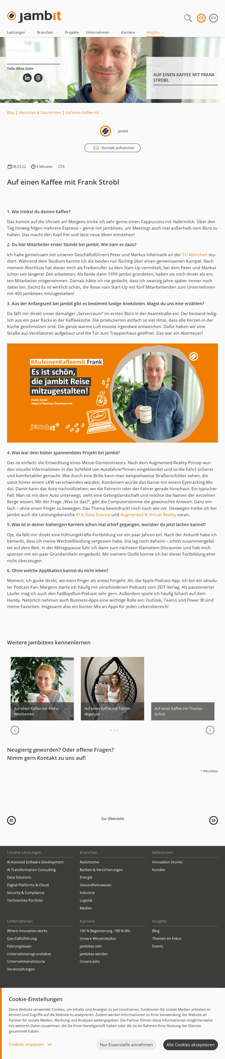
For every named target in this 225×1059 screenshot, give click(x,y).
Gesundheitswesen (95, 885)
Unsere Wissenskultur (98, 938)
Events (157, 946)
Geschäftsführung (22, 938)
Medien (86, 908)
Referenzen (162, 852)
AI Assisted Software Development (35, 862)
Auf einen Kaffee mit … (84, 112)
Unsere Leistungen (24, 852)
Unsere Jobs (90, 961)
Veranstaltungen (21, 969)
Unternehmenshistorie (26, 961)
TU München (194, 255)
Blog (10, 112)
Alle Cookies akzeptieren (191, 1045)
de (201, 17)
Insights (153, 32)
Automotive (89, 862)
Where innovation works (27, 930)
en (213, 17)
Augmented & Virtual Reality (148, 514)
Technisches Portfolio (25, 900)
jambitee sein (91, 946)
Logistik (86, 900)
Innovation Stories (167, 862)
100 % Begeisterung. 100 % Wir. (105, 930)
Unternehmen (97, 32)
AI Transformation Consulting (31, 869)
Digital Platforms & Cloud (28, 885)
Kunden (158, 869)
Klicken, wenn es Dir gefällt (60, 167)
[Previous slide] (15, 730)
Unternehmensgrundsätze (29, 953)
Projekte (72, 32)
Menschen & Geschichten (40, 112)
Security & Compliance (25, 892)
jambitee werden (94, 953)
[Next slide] (210, 730)
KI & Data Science (93, 514)
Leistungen (16, 32)
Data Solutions (19, 877)
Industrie (87, 892)
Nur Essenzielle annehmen (126, 1045)
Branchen (45, 32)
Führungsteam (19, 946)
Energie (86, 877)
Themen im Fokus (166, 938)
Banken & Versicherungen (101, 869)
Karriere (128, 32)
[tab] (108, 730)
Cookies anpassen (27, 1044)
